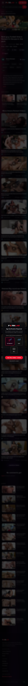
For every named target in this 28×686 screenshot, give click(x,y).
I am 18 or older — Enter (14, 357)
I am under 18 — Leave (14, 361)
